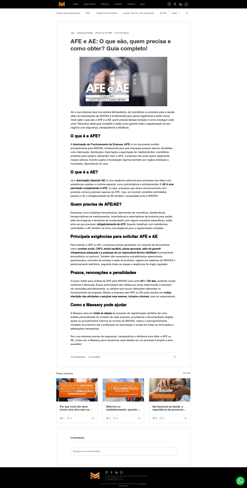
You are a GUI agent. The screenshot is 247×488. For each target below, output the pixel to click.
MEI (88, 13)
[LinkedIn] (181, 4)
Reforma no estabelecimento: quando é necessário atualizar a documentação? (122, 408)
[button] (187, 13)
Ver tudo (187, 373)
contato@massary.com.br (114, 480)
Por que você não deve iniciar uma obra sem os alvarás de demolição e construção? (74, 408)
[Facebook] (175, 4)
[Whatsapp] (186, 4)
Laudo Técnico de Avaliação (138, 13)
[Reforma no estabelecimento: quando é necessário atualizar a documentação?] (123, 390)
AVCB (163, 13)
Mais (174, 13)
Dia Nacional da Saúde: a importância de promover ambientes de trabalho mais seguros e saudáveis (169, 408)
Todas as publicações (68, 13)
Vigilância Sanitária (106, 13)
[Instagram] (169, 4)
